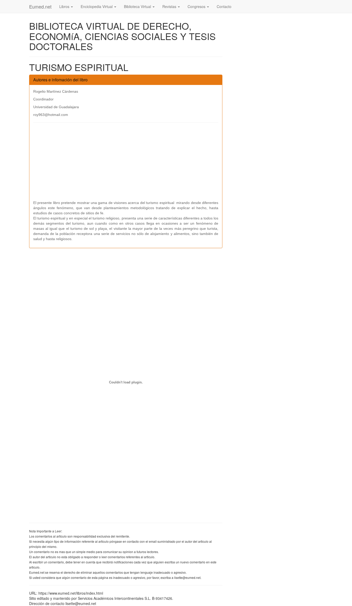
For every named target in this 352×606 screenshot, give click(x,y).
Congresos (197, 6)
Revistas (169, 6)
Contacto (224, 6)
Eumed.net (40, 6)
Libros (64, 6)
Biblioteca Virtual (138, 6)
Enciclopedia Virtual (97, 6)
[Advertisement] (125, 164)
